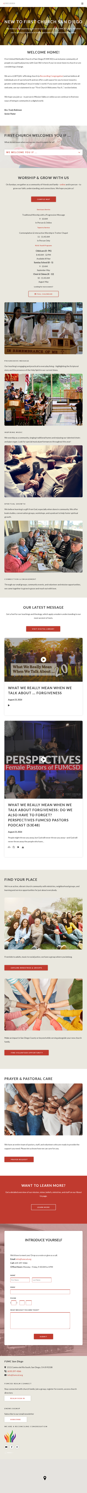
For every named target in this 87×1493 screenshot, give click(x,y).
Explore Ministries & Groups (26, 968)
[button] (45, 1478)
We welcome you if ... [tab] (21, 152)
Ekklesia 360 (8, 1453)
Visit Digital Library (43, 629)
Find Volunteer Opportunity (26, 1053)
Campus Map (43, 199)
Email (12, 1287)
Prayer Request (19, 1159)
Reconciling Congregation (51, 76)
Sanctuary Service (43, 209)
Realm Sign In (17, 1398)
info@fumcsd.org (23, 1259)
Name (13, 1275)
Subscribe (15, 1419)
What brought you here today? (24, 1310)
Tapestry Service (43, 227)
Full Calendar (44, 294)
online (62, 184)
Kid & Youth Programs (43, 245)
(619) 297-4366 (14, 1371)
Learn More (43, 1207)
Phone (13, 1298)
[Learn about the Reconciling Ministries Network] (10, 1436)
